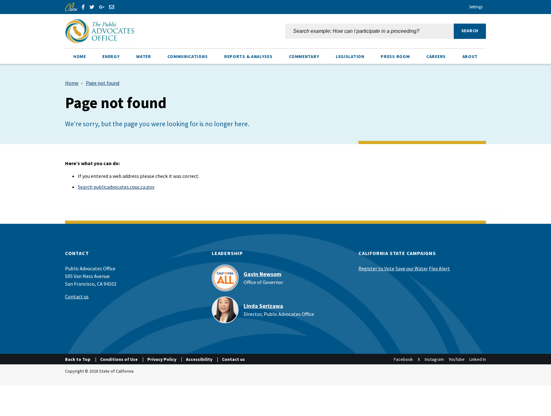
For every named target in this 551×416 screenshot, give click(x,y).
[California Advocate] (165, 31)
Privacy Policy (161, 359)
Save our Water (411, 268)
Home (71, 83)
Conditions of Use (119, 359)
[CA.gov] (71, 7)
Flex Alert (439, 268)
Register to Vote (376, 268)
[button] (470, 31)
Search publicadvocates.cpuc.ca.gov (116, 187)
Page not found (102, 83)
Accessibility (199, 359)
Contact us (77, 296)
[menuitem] (79, 56)
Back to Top (78, 359)
